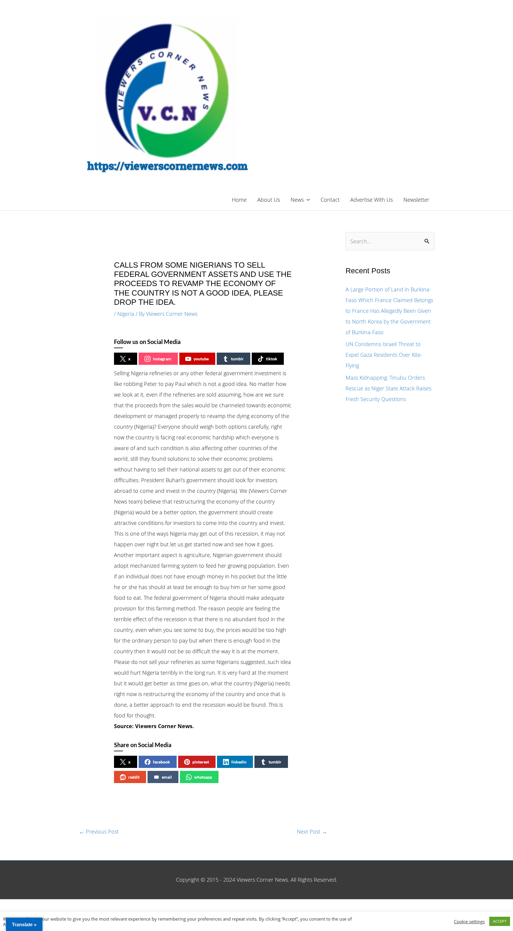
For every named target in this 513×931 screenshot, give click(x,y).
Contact (330, 199)
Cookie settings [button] (469, 921)
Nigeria (125, 313)
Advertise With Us (371, 199)
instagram (162, 358)
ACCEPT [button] (499, 921)
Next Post (312, 831)
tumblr (237, 358)
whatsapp (203, 776)
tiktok (271, 358)
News (297, 199)
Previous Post (99, 831)
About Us (268, 199)
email (167, 776)
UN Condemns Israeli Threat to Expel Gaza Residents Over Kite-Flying (384, 354)
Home (239, 199)
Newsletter (416, 199)
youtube (201, 358)
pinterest (200, 761)
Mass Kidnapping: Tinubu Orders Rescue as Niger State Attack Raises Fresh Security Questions (388, 388)
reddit (134, 776)
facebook (161, 761)
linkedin (238, 761)
